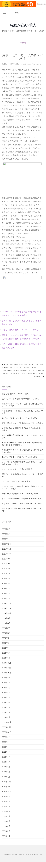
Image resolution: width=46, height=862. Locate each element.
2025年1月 (6, 598)
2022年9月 (6, 737)
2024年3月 (6, 648)
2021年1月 (6, 836)
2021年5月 (6, 816)
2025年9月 (6, 559)
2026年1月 (6, 539)
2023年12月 (6, 663)
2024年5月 (6, 638)
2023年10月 (6, 673)
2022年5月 (6, 757)
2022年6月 (6, 752)
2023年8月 (6, 682)
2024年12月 (6, 603)
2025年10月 (6, 554)
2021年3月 (6, 826)
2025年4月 (6, 583)
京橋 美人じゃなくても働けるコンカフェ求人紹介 (22, 423)
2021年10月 (6, 791)
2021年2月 (6, 831)
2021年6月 (6, 811)
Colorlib (21, 854)
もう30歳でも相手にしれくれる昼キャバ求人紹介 (22, 503)
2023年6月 (6, 692)
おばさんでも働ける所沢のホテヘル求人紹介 (20, 457)
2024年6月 (6, 633)
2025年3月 (6, 588)
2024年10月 (6, 613)
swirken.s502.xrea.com (32, 64)
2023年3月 (6, 707)
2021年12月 (6, 781)
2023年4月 (6, 702)
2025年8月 (6, 564)
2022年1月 (6, 777)
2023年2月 (6, 712)
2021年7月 (6, 806)
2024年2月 (6, 653)
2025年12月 (6, 544)
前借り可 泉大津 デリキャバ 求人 (15, 394)
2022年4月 (6, 762)
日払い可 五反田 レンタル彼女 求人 (16, 481)
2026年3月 (6, 529)
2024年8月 (6, 623)
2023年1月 (6, 717)
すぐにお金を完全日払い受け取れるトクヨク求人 (21, 498)
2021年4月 (6, 821)
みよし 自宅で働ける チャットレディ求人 (20, 330)
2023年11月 (6, 668)
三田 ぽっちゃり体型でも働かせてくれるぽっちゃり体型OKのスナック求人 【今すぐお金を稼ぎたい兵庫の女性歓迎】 (23, 373)
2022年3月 (6, 767)
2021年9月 (6, 796)
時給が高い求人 (23, 25)
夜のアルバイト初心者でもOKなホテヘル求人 (20, 399)
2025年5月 (6, 579)
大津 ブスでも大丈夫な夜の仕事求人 (17, 469)
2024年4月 (6, 643)
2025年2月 (6, 593)
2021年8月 (6, 801)
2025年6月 (6, 574)
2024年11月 (6, 608)
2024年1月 (6, 658)
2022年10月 (6, 732)
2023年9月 (6, 678)
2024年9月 (6, 618)
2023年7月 (6, 687)
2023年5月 (6, 697)
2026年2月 (6, 534)
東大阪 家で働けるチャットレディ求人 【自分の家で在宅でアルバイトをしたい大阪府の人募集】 (23, 365)
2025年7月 (6, 569)
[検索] (42, 13)
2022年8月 (6, 742)
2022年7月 (6, 747)
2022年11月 (6, 727)
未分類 (23, 43)
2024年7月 (6, 628)
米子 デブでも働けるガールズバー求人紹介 (20, 493)
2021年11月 (6, 786)
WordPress (38, 854)
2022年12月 (6, 722)
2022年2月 (6, 772)
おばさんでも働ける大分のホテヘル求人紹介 (20, 418)
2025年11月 (6, 549)
